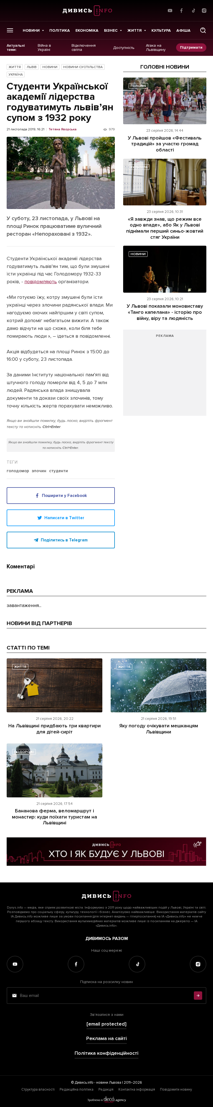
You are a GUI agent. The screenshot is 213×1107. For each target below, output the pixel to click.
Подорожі (24, 752)
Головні (138, 86)
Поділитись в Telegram (64, 540)
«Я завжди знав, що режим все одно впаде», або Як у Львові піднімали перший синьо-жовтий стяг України (164, 228)
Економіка (86, 30)
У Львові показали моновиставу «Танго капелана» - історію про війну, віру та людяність (165, 312)
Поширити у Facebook (64, 495)
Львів (32, 67)
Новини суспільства (83, 67)
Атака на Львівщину (156, 47)
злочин (39, 471)
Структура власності (38, 1089)
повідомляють (40, 281)
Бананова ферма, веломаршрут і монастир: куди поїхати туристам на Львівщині (54, 817)
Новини (31, 30)
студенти (58, 471)
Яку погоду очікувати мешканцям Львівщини (158, 729)
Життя (134, 30)
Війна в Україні (44, 47)
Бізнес (111, 30)
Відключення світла (84, 47)
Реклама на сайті (106, 1038)
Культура (161, 30)
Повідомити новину (176, 1089)
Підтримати (191, 47)
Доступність (124, 47)
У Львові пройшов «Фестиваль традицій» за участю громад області (165, 144)
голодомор (18, 471)
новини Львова (108, 1082)
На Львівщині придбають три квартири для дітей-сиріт (54, 729)
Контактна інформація (136, 1089)
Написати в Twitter (64, 517)
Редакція (105, 1089)
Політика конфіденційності (106, 1053)
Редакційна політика (76, 1089)
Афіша (183, 30)
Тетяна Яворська (63, 129)
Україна (16, 75)
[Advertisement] (164, 375)
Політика (59, 30)
